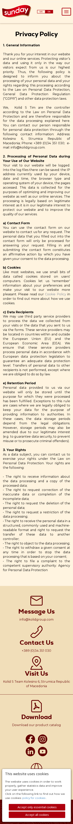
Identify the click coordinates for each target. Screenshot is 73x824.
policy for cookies (34, 797)
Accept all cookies (37, 815)
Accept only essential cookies (37, 807)
